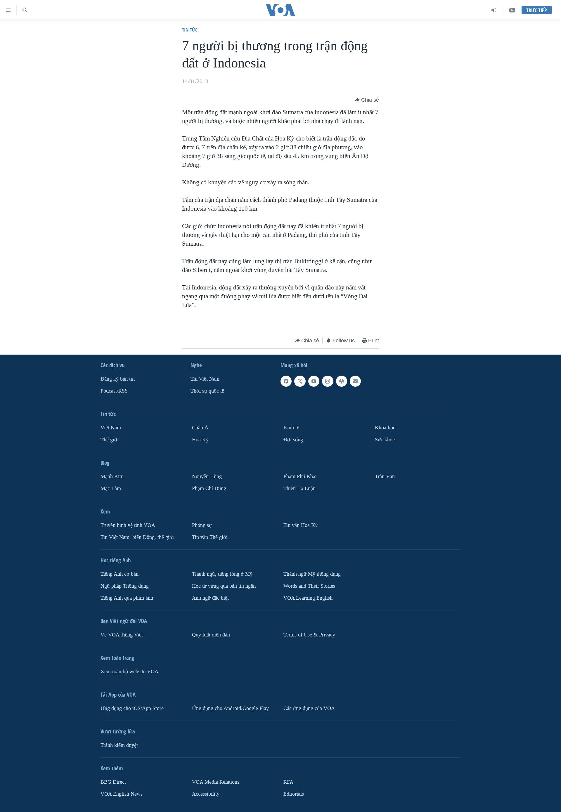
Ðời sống (293, 439)
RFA (288, 782)
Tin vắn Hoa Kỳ (300, 525)
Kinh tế (291, 427)
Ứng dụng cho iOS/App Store (132, 708)
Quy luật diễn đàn (211, 634)
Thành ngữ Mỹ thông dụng (312, 574)
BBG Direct (113, 782)
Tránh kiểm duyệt (119, 745)
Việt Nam (111, 427)
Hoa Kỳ (200, 439)
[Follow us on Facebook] (286, 381)
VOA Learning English (308, 598)
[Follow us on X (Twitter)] (299, 381)
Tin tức (190, 29)
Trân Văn (385, 476)
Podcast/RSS (114, 391)
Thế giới (110, 439)
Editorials (293, 794)
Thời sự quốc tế (207, 391)
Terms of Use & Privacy (309, 634)
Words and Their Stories (309, 586)
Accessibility (205, 794)
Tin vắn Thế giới (210, 537)
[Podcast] (341, 381)
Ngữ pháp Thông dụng (125, 586)
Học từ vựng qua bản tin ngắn (224, 586)
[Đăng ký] (355, 381)
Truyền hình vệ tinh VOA (128, 525)
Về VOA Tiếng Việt (122, 634)
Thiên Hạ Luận (299, 488)
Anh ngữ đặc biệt (210, 598)
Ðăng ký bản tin (118, 379)
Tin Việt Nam (205, 379)
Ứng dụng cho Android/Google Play (230, 708)
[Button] (367, 100)
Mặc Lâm (111, 488)
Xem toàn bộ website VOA (129, 671)
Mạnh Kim (112, 476)
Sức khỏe (385, 439)
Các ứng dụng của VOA (309, 708)
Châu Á (200, 427)
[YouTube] (512, 10)
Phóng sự (202, 525)
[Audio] (494, 10)
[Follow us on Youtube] (313, 381)
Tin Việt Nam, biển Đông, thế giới (137, 537)
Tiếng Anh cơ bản (119, 574)
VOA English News (122, 794)
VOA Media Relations (215, 782)
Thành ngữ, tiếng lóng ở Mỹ (222, 574)
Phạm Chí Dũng (209, 488)
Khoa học (385, 427)
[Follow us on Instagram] (327, 381)
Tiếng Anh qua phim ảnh (127, 598)
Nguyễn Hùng (207, 476)
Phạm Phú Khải (300, 476)
